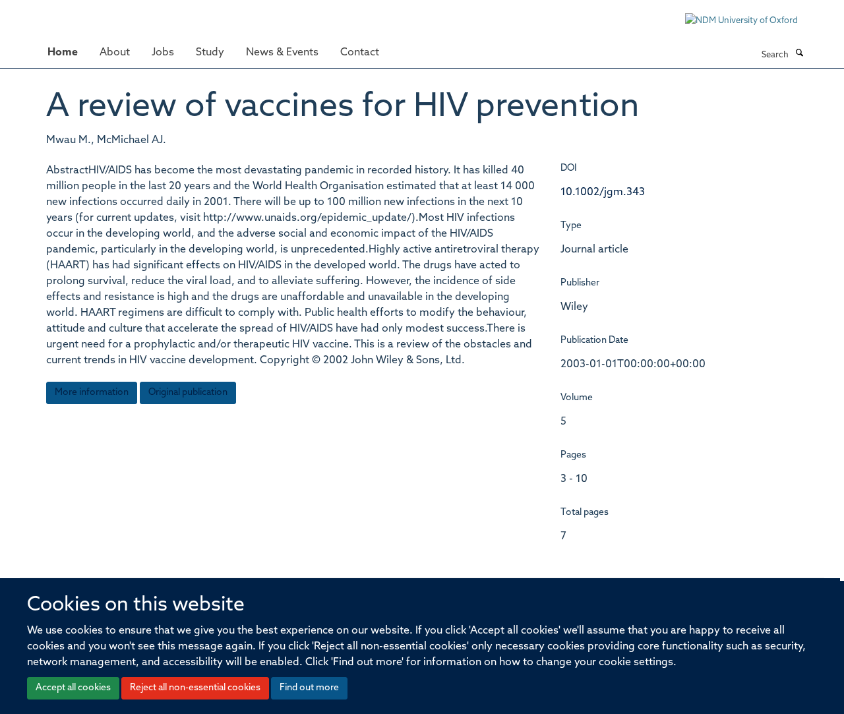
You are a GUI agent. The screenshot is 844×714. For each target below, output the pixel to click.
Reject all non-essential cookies (195, 688)
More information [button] (92, 393)
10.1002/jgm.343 (602, 192)
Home (62, 52)
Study (210, 52)
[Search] (799, 54)
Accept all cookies (73, 688)
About (115, 52)
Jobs (163, 52)
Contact (359, 52)
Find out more (309, 688)
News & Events (282, 52)
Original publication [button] (187, 393)
